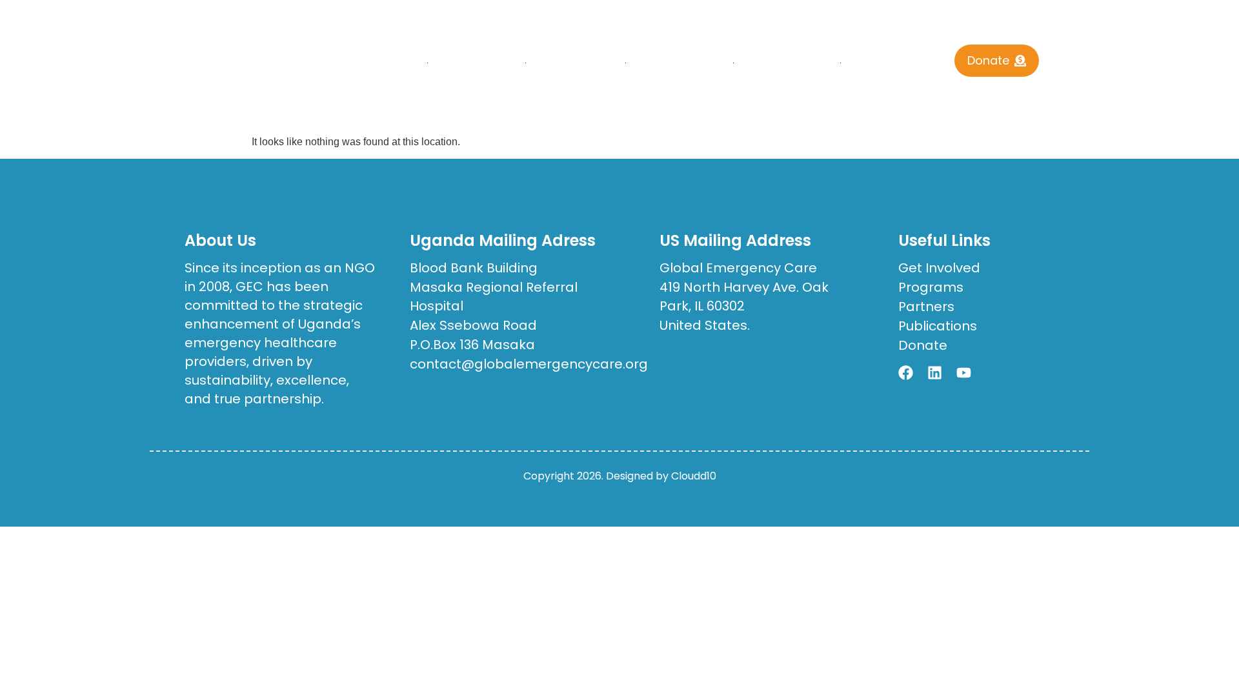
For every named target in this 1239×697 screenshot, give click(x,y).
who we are (476, 63)
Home (400, 63)
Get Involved (787, 63)
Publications (679, 63)
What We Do (575, 63)
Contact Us (891, 63)
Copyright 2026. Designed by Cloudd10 (619, 476)
